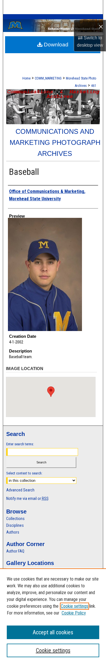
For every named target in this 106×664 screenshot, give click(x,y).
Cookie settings (74, 606)
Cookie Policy (74, 613)
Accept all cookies (53, 632)
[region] (53, 616)
